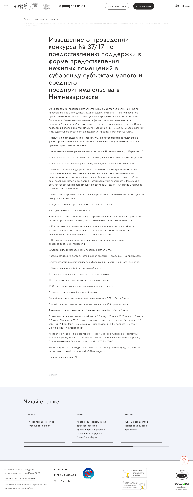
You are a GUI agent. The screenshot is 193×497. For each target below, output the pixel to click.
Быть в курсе (41, 19)
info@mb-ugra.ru (65, 475)
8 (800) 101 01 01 (72, 6)
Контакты (60, 469)
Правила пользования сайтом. (19, 479)
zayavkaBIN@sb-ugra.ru (92, 351)
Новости (53, 19)
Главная (28, 19)
